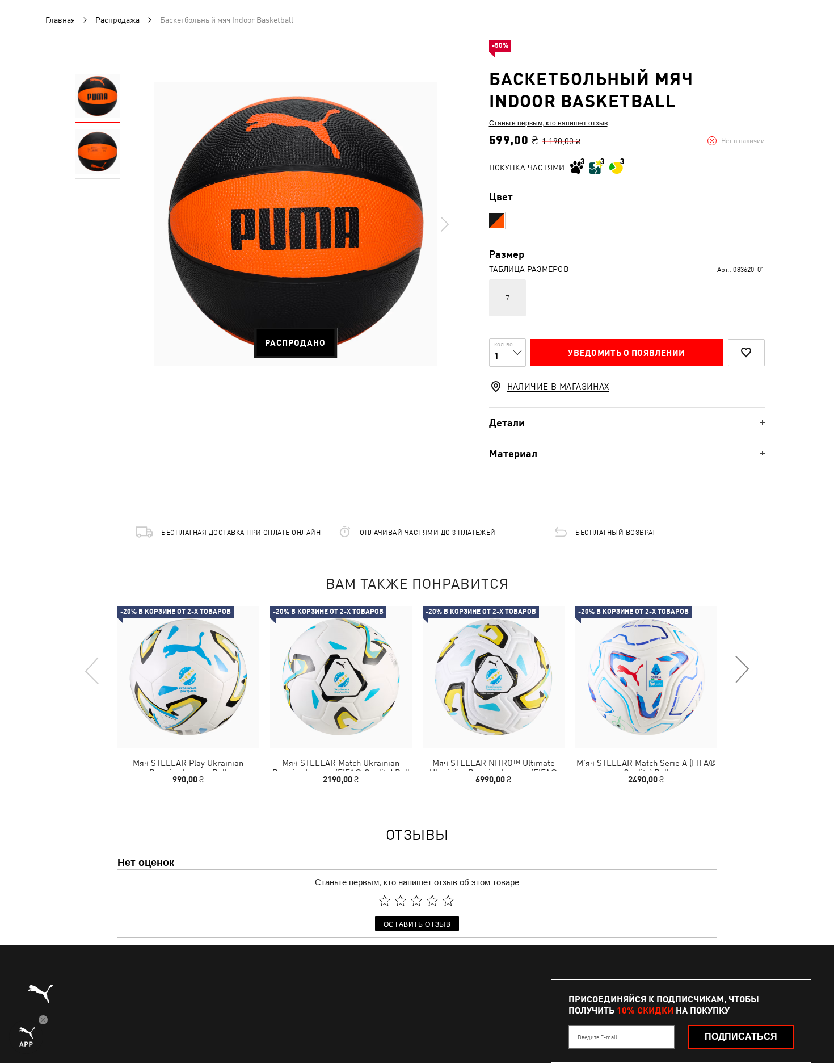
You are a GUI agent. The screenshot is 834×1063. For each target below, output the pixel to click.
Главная (60, 19)
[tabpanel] (296, 224)
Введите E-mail (597, 1036)
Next (444, 224)
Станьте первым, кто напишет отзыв (548, 122)
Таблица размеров (528, 269)
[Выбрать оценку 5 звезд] (448, 900)
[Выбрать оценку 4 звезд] (432, 900)
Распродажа (117, 19)
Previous (92, 670)
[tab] (627, 423)
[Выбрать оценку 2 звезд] (400, 900)
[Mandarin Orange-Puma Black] (497, 220)
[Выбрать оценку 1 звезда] (384, 900)
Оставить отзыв (417, 923)
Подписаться (741, 1036)
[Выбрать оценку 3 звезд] (416, 900)
